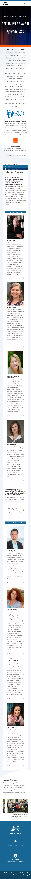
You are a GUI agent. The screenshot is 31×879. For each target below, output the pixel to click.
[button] (16, 817)
